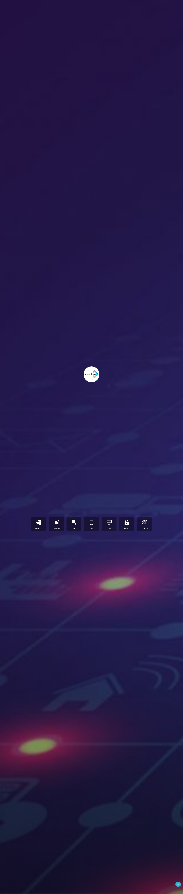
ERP (74, 528)
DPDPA (126, 528)
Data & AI (56, 528)
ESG (91, 528)
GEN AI (109, 528)
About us (38, 528)
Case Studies (144, 528)
